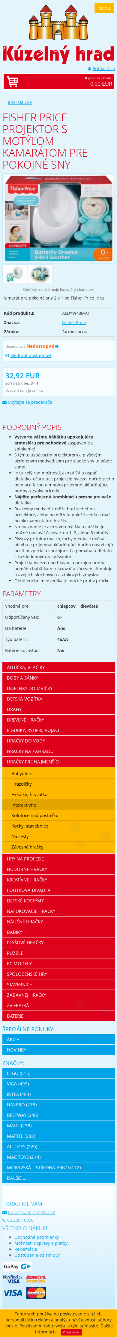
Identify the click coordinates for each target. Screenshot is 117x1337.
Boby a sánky (22, 678)
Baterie (15, 1016)
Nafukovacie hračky (31, 911)
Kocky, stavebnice (29, 826)
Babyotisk (21, 773)
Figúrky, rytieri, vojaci (33, 730)
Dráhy (14, 709)
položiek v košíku (98, 81)
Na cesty (20, 836)
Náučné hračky (25, 922)
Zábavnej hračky (26, 995)
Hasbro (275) (22, 1105)
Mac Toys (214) (23, 1157)
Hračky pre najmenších (34, 762)
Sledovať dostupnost (31, 355)
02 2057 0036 (20, 1220)
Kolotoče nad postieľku (34, 815)
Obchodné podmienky (36, 1237)
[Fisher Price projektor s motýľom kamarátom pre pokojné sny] (59, 218)
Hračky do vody (26, 741)
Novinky (16, 1050)
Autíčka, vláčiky (26, 667)
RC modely (19, 964)
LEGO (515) (18, 1073)
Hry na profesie (25, 859)
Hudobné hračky (27, 869)
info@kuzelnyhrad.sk (31, 1212)
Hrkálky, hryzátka (29, 794)
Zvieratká (18, 1005)
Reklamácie (25, 1249)
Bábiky (14, 932)
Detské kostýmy (25, 901)
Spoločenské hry (27, 974)
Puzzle (15, 953)
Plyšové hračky (25, 943)
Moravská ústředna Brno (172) (44, 1167)
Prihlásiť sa (104, 68)
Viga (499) (18, 1084)
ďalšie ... (16, 1178)
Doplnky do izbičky (29, 688)
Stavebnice (19, 984)
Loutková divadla (29, 890)
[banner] (58, 22)
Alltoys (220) (22, 1147)
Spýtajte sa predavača (30, 402)
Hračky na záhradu (30, 751)
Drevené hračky (25, 720)
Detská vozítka (25, 699)
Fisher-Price (74, 322)
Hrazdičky (21, 784)
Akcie (13, 1039)
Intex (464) (19, 1094)
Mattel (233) (21, 1136)
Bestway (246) (22, 1115)
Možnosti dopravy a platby (41, 1243)
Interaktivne (20, 102)
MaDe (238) (19, 1126)
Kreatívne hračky (27, 880)
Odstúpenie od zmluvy (37, 1255)
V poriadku (71, 1332)
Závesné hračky (27, 847)
